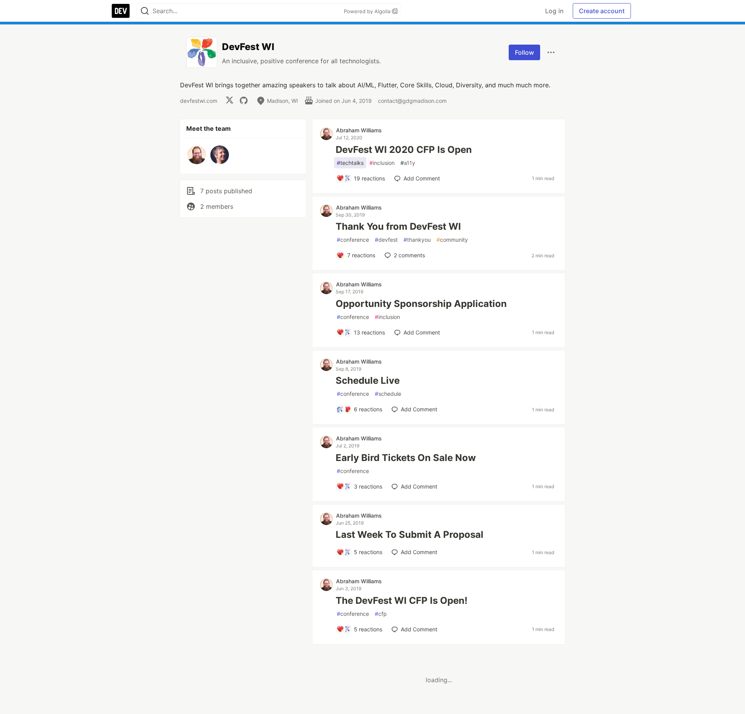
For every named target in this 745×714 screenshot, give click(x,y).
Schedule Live (368, 380)
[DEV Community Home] (120, 11)
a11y (407, 162)
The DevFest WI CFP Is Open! (402, 600)
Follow (524, 52)
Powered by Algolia (368, 11)
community (452, 239)
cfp (381, 613)
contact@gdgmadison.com (412, 100)
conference (353, 239)
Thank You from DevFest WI (398, 226)
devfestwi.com (198, 100)
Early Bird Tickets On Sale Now (406, 457)
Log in (554, 11)
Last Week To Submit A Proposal (409, 534)
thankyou (417, 239)
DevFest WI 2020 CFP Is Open (404, 149)
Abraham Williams (359, 130)
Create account (602, 11)
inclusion (382, 162)
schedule (388, 393)
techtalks (350, 162)
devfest (386, 239)
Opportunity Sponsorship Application (421, 303)
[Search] (144, 11)
